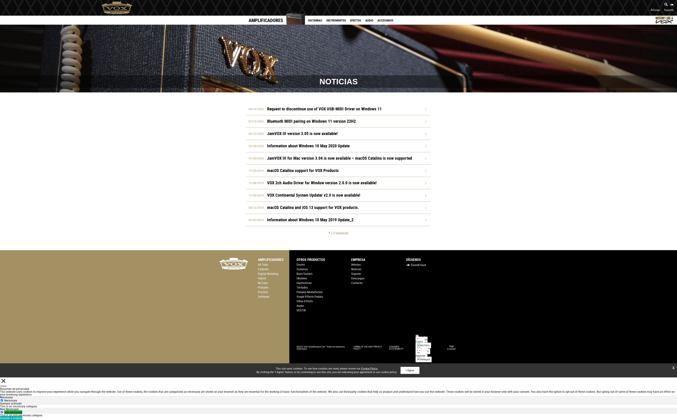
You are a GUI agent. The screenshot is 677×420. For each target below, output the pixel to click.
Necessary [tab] (6, 397)
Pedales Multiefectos (310, 292)
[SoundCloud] (671, 4)
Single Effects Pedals (310, 297)
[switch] (2, 412)
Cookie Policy (369, 368)
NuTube (263, 283)
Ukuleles (302, 278)
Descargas (357, 278)
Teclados (302, 287)
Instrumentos (336, 20)
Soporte (668, 10)
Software (263, 297)
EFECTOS (355, 20)
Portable (263, 287)
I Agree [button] (410, 370)
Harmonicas (304, 283)
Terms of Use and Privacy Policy (367, 347)
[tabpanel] (338, 406)
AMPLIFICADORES (266, 20)
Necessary (10, 400)
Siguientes (342, 233)
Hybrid (262, 278)
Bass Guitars (304, 274)
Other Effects (305, 301)
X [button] (673, 366)
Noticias (356, 269)
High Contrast (451, 347)
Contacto (356, 283)
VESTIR (301, 310)
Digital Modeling (268, 274)
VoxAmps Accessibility (396, 347)
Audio (369, 20)
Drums (301, 265)
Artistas (655, 10)
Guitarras (315, 20)
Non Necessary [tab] (9, 409)
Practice (263, 292)
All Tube (263, 265)
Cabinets (263, 269)
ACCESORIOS (385, 20)
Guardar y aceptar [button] (11, 418)
